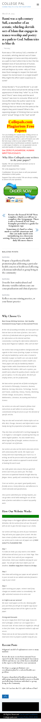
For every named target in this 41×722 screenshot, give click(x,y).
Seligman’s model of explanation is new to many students (20, 651)
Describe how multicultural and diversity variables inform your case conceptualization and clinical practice (19, 285)
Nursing (7, 48)
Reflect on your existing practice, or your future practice (18, 300)
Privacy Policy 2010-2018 (27, 717)
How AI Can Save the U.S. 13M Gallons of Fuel (19, 688)
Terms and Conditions (28, 714)
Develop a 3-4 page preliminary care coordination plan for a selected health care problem (18, 670)
